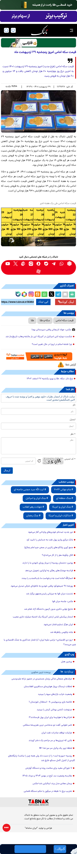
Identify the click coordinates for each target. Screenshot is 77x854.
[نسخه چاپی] (72, 294)
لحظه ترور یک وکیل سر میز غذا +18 (55, 748)
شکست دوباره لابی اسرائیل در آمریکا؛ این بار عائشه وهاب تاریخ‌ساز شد (39, 337)
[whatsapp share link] (44, 294)
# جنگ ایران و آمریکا (62, 507)
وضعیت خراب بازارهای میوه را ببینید (55, 694)
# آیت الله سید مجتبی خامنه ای (30, 490)
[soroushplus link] (38, 263)
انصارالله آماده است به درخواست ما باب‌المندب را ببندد (47, 578)
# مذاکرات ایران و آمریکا (61, 516)
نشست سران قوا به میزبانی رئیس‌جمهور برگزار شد (49, 594)
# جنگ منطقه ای (64, 498)
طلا (32, 321)
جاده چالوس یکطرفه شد (61, 632)
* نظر (72, 434)
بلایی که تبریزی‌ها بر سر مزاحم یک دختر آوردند (50, 740)
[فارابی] (38, 42)
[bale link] (46, 263)
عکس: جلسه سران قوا (62, 601)
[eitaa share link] (37, 294)
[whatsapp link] (61, 263)
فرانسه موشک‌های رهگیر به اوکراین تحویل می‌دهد (49, 571)
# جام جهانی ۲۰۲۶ (63, 490)
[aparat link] (38, 271)
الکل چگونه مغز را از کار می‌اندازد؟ (57, 555)
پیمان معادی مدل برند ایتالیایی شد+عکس (52, 783)
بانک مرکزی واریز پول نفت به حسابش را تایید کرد (49, 540)
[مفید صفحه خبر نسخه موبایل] (38, 16)
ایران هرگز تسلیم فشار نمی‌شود (58, 624)
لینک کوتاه (67, 302)
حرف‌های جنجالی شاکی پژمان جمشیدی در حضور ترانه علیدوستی (41, 679)
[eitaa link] (23, 263)
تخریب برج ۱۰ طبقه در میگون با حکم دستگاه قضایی (48, 791)
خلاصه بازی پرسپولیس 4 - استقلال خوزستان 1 (50, 702)
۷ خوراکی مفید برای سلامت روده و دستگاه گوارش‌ (48, 768)
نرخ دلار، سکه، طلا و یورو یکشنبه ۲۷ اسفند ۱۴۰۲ (50, 379)
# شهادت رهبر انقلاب (33, 507)
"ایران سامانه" (31, 828)
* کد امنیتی (69, 459)
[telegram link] (54, 263)
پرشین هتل (66, 662)
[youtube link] (7, 263)
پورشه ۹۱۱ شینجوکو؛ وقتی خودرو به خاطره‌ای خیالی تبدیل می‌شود (42, 586)
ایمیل (72, 419)
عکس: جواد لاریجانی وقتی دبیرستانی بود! (51, 330)
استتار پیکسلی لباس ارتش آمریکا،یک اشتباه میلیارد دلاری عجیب (43, 617)
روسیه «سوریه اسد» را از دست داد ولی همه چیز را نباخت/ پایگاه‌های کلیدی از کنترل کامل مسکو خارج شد (41, 758)
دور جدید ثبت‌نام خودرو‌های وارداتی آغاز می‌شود (50, 532)
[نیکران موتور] (38, 241)
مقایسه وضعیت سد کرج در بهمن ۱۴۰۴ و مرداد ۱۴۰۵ (47, 776)
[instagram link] (30, 263)
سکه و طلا (45, 321)
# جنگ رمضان (33, 516)
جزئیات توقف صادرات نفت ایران (56, 733)
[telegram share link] (58, 294)
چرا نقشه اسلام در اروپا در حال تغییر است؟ (52, 344)
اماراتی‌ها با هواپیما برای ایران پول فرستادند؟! (50, 717)
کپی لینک (43, 302)
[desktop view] (13, 30)
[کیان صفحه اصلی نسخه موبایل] (38, 849)
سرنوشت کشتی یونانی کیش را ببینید (54, 710)
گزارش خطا (70, 365)
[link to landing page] (39, 30)
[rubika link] (69, 263)
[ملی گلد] (38, 5)
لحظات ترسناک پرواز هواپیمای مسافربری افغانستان (48, 686)
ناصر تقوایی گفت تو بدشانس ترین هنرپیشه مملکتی (47, 725)
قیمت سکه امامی (64, 321)
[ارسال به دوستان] (65, 294)
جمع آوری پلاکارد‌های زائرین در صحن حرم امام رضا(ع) (48, 547)
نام (74, 405)
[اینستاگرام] (31, 294)
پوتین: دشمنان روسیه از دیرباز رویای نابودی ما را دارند (47, 563)
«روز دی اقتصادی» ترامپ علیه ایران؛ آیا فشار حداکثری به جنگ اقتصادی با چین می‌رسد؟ (40, 642)
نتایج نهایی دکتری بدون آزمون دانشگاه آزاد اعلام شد (48, 609)
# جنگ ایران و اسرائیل (37, 498)
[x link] (15, 263)
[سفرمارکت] (38, 356)
